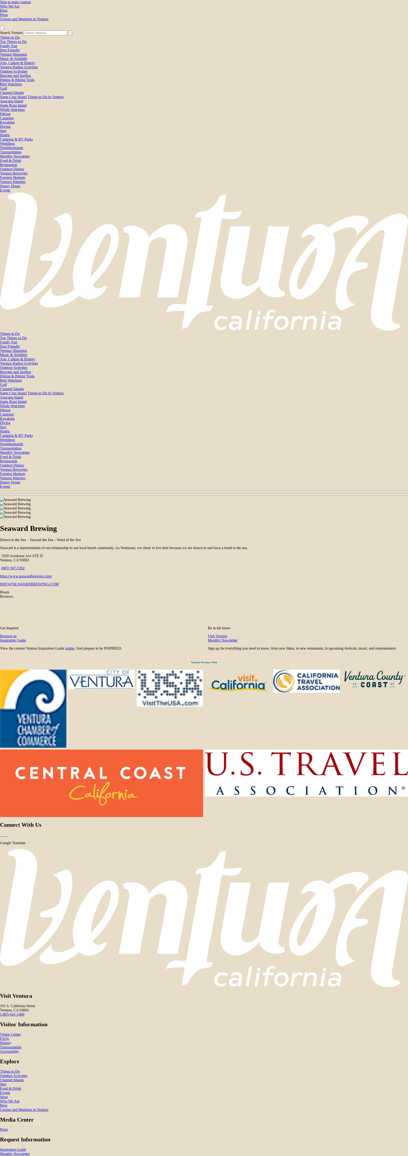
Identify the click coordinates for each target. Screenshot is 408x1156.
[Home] (204, 329)
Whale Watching (12, 110)
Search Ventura (11, 33)
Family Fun (8, 46)
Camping (7, 118)
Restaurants (8, 165)
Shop (4, 1097)
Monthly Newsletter (15, 156)
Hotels (5, 135)
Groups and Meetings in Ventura (24, 19)
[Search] (70, 32)
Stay (3, 131)
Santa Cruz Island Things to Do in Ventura (32, 97)
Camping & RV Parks (16, 139)
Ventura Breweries (14, 173)
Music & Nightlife (13, 59)
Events (5, 190)
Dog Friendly (10, 50)
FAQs (4, 1039)
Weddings (7, 144)
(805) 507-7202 (13, 568)
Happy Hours (10, 186)
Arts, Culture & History (17, 63)
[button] (204, 493)
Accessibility (9, 1051)
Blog (3, 10)
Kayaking (7, 122)
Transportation (10, 152)
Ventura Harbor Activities (19, 67)
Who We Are (10, 6)
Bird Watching (11, 84)
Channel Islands (12, 93)
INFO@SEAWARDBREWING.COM (29, 584)
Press (4, 15)
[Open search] (2, 27)
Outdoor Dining (12, 169)
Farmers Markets (12, 177)
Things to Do (10, 37)
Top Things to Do (13, 42)
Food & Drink (10, 161)
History (5, 1043)
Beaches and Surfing (15, 76)
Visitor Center (10, 1034)
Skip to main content (15, 2)
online (69, 648)
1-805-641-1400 (12, 1014)
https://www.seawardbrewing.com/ (26, 576)
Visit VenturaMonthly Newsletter (223, 638)
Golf (3, 88)
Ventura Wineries (13, 182)
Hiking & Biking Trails (17, 80)
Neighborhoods (11, 148)
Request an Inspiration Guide (13, 638)
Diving (5, 127)
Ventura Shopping (13, 54)
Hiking (5, 114)
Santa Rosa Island (13, 105)
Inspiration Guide (13, 1150)
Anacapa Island (11, 101)
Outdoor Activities (13, 71)
